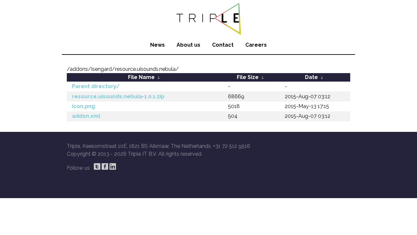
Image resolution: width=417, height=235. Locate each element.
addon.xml (86, 116)
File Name (141, 77)
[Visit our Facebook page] (105, 166)
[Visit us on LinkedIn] (112, 166)
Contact (223, 45)
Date (311, 77)
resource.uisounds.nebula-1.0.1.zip (118, 96)
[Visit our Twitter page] (97, 166)
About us (188, 45)
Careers (256, 45)
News (157, 45)
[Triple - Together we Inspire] (208, 18)
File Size (248, 77)
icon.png (83, 106)
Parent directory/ (96, 86)
